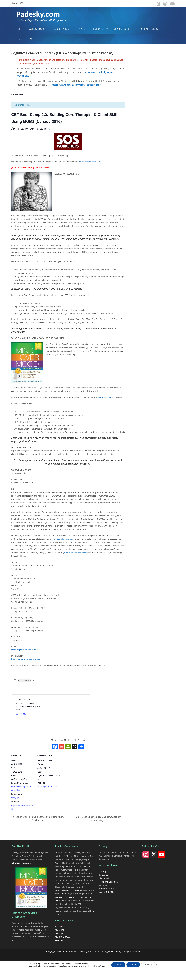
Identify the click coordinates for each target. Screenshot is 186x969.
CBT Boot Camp (18, 786)
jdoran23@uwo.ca (106, 397)
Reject (133, 964)
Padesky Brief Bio (106, 888)
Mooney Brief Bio (106, 892)
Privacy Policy (104, 878)
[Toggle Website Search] (31, 39)
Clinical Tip (60, 930)
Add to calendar (24, 680)
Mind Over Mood (62, 937)
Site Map (102, 871)
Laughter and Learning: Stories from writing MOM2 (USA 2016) (39, 818)
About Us (102, 885)
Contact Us (103, 875)
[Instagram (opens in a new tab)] (165, 4)
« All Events (17, 94)
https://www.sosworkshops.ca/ (25, 659)
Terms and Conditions (108, 881)
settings (101, 966)
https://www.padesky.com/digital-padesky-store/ (77, 84)
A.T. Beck (59, 926)
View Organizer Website (47, 786)
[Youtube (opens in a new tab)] (171, 4)
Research (59, 940)
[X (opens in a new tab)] (158, 4)
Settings (149, 964)
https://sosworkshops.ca (90, 161)
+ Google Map (21, 714)
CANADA (15, 797)
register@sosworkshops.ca (23, 649)
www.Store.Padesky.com (63, 539)
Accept (118, 964)
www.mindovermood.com (75, 552)
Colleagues (60, 933)
